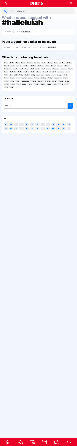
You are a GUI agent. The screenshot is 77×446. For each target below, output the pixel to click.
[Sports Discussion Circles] (20, 442)
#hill (15, 75)
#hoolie (47, 81)
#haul (66, 66)
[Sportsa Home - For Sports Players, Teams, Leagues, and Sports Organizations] (37, 3)
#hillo (21, 75)
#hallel (6, 66)
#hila (67, 72)
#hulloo (43, 84)
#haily (11, 63)
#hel (43, 69)
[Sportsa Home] (8, 442)
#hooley (40, 81)
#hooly (54, 81)
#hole (53, 75)
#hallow (32, 66)
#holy (12, 81)
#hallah (62, 63)
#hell (5, 72)
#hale (43, 63)
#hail (5, 63)
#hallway (40, 66)
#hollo (30, 78)
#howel (61, 81)
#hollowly (58, 78)
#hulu (49, 84)
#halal (23, 63)
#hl (38, 75)
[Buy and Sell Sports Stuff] (44, 442)
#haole (60, 66)
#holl (18, 78)
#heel (26, 69)
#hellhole (12, 72)
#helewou (55, 69)
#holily (12, 78)
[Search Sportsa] (6, 3)
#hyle (6, 87)
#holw (6, 81)
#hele (48, 69)
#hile (5, 75)
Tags (6, 11)
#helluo (26, 72)
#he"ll (15, 69)
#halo (47, 66)
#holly (65, 78)
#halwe (53, 66)
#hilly (33, 75)
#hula (18, 84)
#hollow (50, 78)
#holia (6, 78)
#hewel (45, 72)
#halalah (37, 63)
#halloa (19, 66)
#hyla (66, 84)
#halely (49, 63)
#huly (55, 84)
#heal (21, 69)
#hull (24, 84)
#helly (32, 72)
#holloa (36, 78)
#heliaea (63, 69)
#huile (13, 84)
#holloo (43, 78)
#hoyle (6, 84)
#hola (48, 75)
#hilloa (27, 75)
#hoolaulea (25, 81)
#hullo (30, 84)
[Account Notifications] (69, 442)
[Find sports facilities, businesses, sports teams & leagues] (57, 442)
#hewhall (53, 72)
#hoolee (33, 81)
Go (70, 106)
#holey (59, 75)
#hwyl (61, 84)
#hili (10, 75)
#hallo (13, 66)
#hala (17, 63)
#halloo (26, 66)
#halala (29, 63)
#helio (70, 69)
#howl (67, 81)
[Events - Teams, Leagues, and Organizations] (32, 442)
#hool (17, 81)
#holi (65, 75)
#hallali (68, 63)
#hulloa (36, 84)
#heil (32, 69)
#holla (24, 78)
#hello (19, 72)
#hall (55, 63)
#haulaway (7, 69)
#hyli (11, 87)
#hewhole (61, 72)
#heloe (38, 72)
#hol (42, 75)
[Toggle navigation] (71, 3)
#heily (38, 69)
